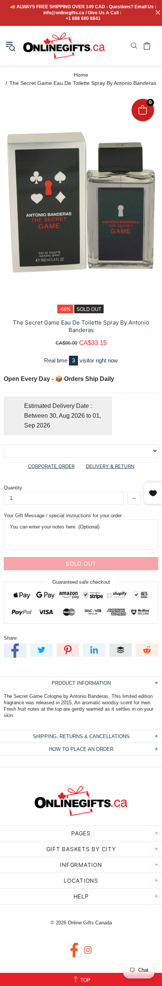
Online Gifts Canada (64, 45)
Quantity (13, 488)
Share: (11, 638)
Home (81, 74)
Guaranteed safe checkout (81, 582)
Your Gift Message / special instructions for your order (63, 515)
